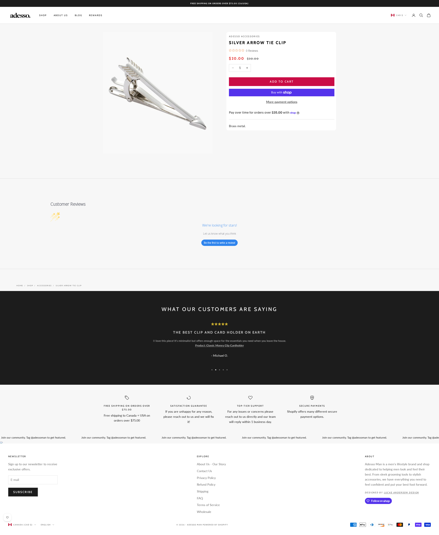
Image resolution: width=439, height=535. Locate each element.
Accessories (44, 285)
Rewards (96, 15)
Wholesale (204, 512)
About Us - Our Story (211, 464)
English (46, 525)
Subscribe (23, 492)
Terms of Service (208, 505)
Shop (43, 15)
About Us (61, 15)
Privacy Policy (206, 478)
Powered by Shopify (215, 525)
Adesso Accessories (244, 36)
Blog (78, 15)
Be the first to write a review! (219, 242)
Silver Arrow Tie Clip (69, 285)
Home (19, 285)
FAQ (200, 498)
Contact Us (204, 471)
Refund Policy (206, 484)
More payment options (281, 102)
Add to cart (282, 81)
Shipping (202, 491)
